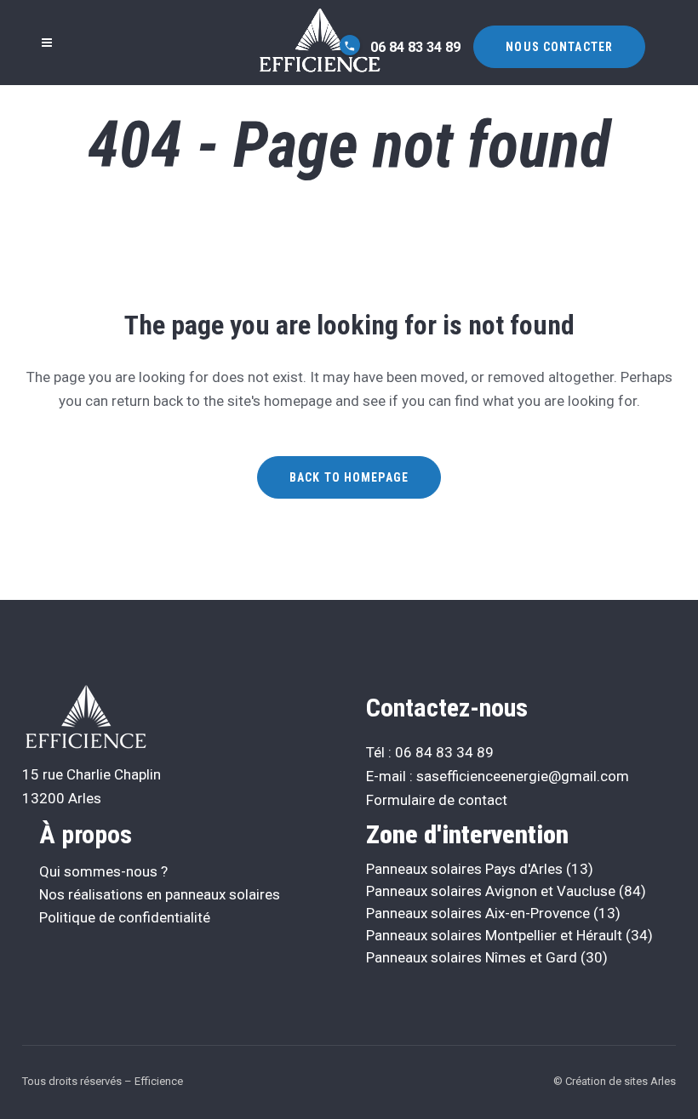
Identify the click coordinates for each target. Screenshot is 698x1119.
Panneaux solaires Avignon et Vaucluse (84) (506, 890)
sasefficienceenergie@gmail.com (522, 776)
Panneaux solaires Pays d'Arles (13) (479, 868)
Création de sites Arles (620, 1081)
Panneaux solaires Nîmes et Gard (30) (487, 957)
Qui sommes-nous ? (103, 871)
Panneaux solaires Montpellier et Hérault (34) (509, 935)
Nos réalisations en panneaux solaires (159, 894)
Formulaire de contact (436, 799)
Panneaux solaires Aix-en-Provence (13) (493, 913)
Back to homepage (349, 477)
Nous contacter (559, 47)
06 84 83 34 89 (414, 47)
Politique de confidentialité (124, 917)
